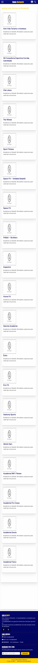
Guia (18, 2)
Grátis (21, 642)
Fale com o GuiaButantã (10, 639)
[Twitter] (8, 629)
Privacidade (19, 659)
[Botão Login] (32, 2)
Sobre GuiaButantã (8, 637)
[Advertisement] (14, 596)
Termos (13, 659)
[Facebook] (3, 629)
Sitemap (25, 659)
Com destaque (14, 642)
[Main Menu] (2, 2)
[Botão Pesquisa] (35, 2)
